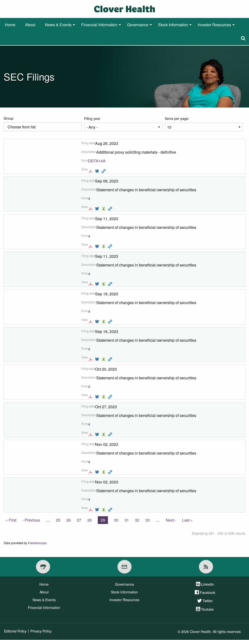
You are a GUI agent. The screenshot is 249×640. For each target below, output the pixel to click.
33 (147, 520)
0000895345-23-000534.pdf (91, 359)
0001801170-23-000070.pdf (91, 434)
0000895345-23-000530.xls (104, 246)
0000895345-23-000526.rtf (97, 208)
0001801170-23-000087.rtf (97, 472)
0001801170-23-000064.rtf (97, 171)
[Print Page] (43, 567)
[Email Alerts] (124, 567)
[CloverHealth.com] (124, 8)
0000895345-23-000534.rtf (97, 359)
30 (116, 520)
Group (8, 118)
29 (104, 520)
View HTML (104, 171)
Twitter (208, 600)
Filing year (92, 118)
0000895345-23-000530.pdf (91, 246)
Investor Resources (214, 24)
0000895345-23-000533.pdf (91, 321)
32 (137, 520)
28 (89, 520)
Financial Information (99, 24)
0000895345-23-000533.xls (104, 321)
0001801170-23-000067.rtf (97, 396)
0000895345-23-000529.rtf (97, 284)
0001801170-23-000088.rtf (97, 509)
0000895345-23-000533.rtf (97, 321)
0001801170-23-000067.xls (104, 396)
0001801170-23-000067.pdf (91, 396)
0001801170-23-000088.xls (104, 509)
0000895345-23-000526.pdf (91, 208)
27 (79, 520)
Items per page (176, 118)
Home (10, 24)
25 (58, 520)
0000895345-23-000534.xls (104, 359)
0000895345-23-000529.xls (104, 284)
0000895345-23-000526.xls (104, 208)
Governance (137, 24)
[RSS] (206, 567)
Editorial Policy (15, 631)
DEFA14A (97, 161)
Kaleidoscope (37, 542)
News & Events (58, 24)
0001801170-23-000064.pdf (91, 171)
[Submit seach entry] (243, 38)
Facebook (207, 592)
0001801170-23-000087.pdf (91, 472)
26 (68, 520)
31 (126, 520)
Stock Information (173, 24)
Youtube (207, 609)
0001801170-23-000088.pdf (91, 509)
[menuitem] (10, 25)
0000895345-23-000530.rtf (97, 246)
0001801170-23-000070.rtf (97, 434)
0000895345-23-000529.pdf (91, 284)
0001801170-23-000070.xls (104, 434)
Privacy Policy (41, 631)
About (30, 24)
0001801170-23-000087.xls (104, 472)
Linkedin (207, 584)
